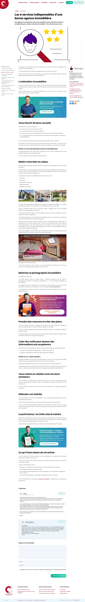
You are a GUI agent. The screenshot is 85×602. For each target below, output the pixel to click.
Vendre (16, 11)
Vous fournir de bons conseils (8, 70)
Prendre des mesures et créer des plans (8, 78)
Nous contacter (29, 600)
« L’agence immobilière (43, 479)
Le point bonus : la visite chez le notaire (8, 91)
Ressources (53, 2)
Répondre (61, 493)
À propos (61, 2)
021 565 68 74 (80, 2)
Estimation (44, 2)
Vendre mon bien (34, 2)
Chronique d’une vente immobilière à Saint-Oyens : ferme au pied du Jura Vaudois (75, 91)
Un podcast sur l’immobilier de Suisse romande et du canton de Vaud (76, 85)
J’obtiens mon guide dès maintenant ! (52, 312)
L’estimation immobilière (7, 68)
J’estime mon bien (47, 112)
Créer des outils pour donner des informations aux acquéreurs (8, 82)
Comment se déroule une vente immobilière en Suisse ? (76, 96)
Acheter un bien (22, 2)
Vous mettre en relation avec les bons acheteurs (8, 86)
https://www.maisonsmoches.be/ (30, 507)
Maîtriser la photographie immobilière (7, 75)
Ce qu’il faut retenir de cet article (7, 94)
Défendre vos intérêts (6, 88)
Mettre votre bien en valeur (7, 72)
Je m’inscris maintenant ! (49, 444)
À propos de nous (21, 600)
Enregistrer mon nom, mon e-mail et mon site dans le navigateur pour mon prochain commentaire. (43, 569)
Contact (69, 2)
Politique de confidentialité (39, 600)
